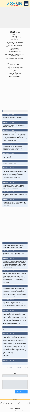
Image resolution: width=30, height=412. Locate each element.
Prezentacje (2, 403)
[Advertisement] (15, 17)
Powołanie (13, 402)
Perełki (26, 403)
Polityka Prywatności (9, 406)
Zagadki (1, 402)
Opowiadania (6, 402)
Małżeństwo (17, 402)
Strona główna (15, 399)
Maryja (9, 403)
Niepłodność (22, 402)
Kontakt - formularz (17, 406)
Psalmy (23, 403)
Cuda (28, 403)
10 (24, 367)
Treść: (15, 378)
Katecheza (6, 403)
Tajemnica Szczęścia (14, 403)
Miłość (9, 402)
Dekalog (19, 403)
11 (26, 367)
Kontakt (22, 406)
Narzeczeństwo (26, 402)
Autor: (15, 373)
